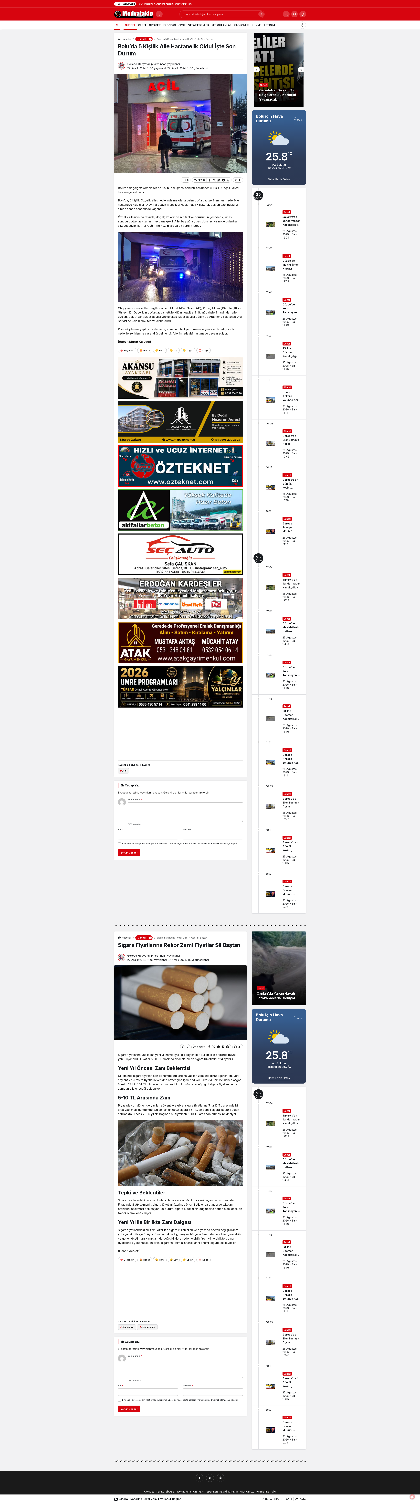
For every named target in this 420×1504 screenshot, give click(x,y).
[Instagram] (220, 1478)
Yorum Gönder (129, 852)
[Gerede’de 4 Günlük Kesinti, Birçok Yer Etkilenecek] (279, 485)
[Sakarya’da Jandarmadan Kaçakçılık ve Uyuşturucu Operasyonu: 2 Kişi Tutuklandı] (279, 216)
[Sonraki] (301, 69)
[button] (294, 14)
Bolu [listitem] (123, 770)
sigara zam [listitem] (127, 1327)
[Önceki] (257, 69)
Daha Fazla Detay (279, 179)
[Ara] (261, 14)
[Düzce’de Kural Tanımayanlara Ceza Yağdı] (279, 310)
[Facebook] (199, 1478)
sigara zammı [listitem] (147, 1327)
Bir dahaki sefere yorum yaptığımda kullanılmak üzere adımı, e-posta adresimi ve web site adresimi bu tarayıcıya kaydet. (180, 843)
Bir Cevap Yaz (129, 785)
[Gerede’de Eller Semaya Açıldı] (279, 441)
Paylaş (303, 1499)
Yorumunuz (135, 799)
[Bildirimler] (302, 14)
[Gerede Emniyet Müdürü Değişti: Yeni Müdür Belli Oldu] (279, 529)
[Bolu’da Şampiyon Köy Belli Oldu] (279, 70)
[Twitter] (210, 1478)
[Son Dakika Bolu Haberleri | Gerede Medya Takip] (133, 13)
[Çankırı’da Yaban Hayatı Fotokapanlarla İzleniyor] (279, 968)
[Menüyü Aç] (159, 14)
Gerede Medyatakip (140, 64)
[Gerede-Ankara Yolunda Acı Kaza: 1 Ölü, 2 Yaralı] (279, 397)
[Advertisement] (180, 733)
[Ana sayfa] (117, 25)
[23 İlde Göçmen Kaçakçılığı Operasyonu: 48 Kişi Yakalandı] (279, 354)
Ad (120, 829)
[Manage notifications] (412, 1496)
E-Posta (188, 829)
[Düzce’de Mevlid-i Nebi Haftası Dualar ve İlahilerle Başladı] (279, 266)
